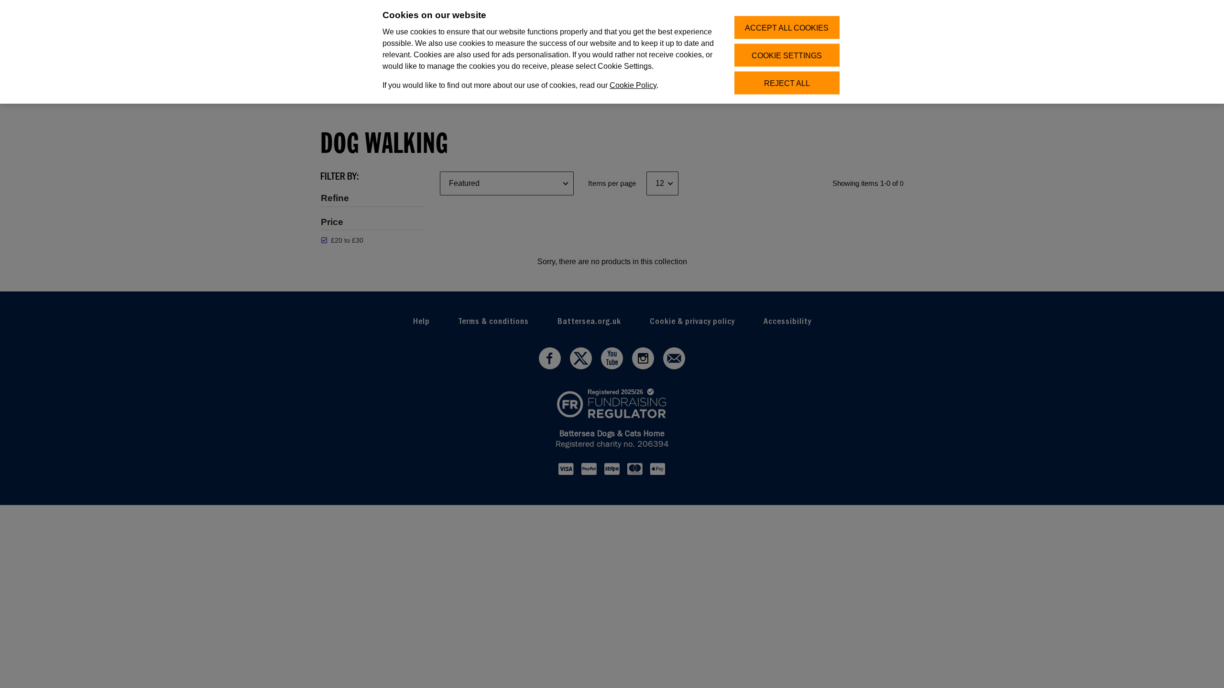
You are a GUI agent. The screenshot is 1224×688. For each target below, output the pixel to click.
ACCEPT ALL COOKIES (787, 27)
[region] (612, 52)
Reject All (787, 83)
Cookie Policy (633, 85)
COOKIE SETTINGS (787, 55)
